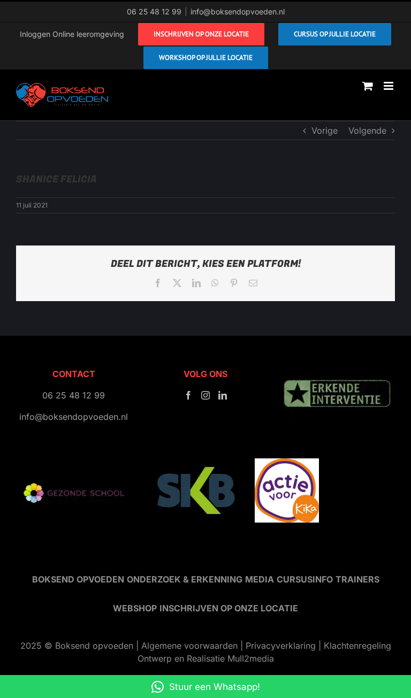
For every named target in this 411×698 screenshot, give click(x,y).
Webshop (135, 608)
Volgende (367, 130)
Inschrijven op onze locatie (228, 608)
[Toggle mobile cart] (367, 85)
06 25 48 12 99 (154, 11)
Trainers (357, 579)
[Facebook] (188, 395)
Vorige (324, 130)
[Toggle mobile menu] (389, 85)
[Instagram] (205, 395)
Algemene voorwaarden (189, 645)
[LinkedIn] (222, 395)
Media (259, 579)
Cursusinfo (305, 579)
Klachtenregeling (357, 645)
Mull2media (250, 658)
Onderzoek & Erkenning (184, 579)
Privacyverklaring (281, 645)
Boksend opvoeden (78, 579)
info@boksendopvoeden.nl (238, 11)
